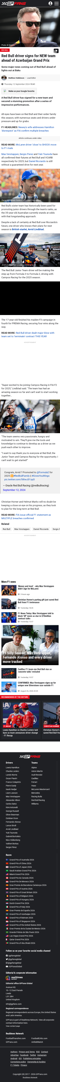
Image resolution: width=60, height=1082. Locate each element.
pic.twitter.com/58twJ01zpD (19, 479)
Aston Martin (37, 771)
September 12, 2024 (14, 489)
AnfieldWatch (37, 1042)
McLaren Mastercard (40, 789)
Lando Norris (11, 775)
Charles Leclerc (12, 771)
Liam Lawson (12, 793)
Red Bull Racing (38, 800)
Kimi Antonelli (12, 807)
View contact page (13, 1026)
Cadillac (34, 778)
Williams (35, 804)
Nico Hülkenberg (13, 840)
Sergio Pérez (11, 847)
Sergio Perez (26, 154)
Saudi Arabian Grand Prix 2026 (22, 871)
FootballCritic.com (39, 1038)
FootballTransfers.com (16, 1038)
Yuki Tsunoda (45, 154)
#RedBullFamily (21, 475)
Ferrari (34, 782)
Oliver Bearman (12, 815)
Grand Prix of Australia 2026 (21, 860)
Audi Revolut (36, 775)
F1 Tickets (14, 1065)
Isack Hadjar (11, 789)
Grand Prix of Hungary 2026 (21, 900)
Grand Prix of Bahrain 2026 (21, 918)
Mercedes (35, 793)
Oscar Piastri (11, 778)
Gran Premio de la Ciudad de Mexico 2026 (27, 928)
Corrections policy (18, 1062)
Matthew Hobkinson (16, 78)
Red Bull (4, 50)
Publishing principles (32, 1058)
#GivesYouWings (41, 475)
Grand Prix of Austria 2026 (21, 889)
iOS (20, 1058)
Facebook (24, 1055)
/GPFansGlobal (15, 966)
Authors (13, 1052)
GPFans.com (11, 1042)
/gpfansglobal (14, 956)
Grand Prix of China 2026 (20, 863)
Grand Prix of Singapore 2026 (22, 921)
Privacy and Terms (27, 1052)
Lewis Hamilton (12, 767)
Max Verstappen (10, 154)
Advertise (14, 1055)
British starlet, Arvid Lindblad (28, 229)
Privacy (24, 1065)
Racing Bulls (36, 796)
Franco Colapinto (13, 782)
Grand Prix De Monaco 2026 (21, 881)
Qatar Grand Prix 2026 (19, 939)
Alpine (34, 767)
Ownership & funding (36, 1062)
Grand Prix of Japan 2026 (20, 867)
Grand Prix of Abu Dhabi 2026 (22, 943)
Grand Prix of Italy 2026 (19, 907)
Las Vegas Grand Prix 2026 (21, 936)
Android (13, 1058)
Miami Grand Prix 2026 (19, 874)
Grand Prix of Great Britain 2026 (23, 892)
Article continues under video (30, 138)
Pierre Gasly (11, 786)
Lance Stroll (11, 825)
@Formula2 (43, 472)
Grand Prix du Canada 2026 (21, 878)
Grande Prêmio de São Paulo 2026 (24, 932)
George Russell (12, 811)
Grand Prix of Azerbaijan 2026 (22, 914)
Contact (44, 1052)
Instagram (41, 1055)
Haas (33, 786)
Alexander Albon (13, 800)
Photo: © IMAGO (7, 45)
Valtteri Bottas (12, 843)
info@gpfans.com (13, 1004)
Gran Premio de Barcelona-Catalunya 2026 (27, 885)
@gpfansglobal (14, 959)
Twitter (33, 1055)
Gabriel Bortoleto (13, 836)
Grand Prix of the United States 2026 (25, 925)
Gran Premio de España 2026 (22, 910)
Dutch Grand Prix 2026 (19, 903)
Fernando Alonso (13, 822)
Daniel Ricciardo (37, 161)
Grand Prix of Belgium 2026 (21, 896)
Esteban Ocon (12, 818)
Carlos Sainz (11, 804)
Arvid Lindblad (12, 829)
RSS (38, 1052)
